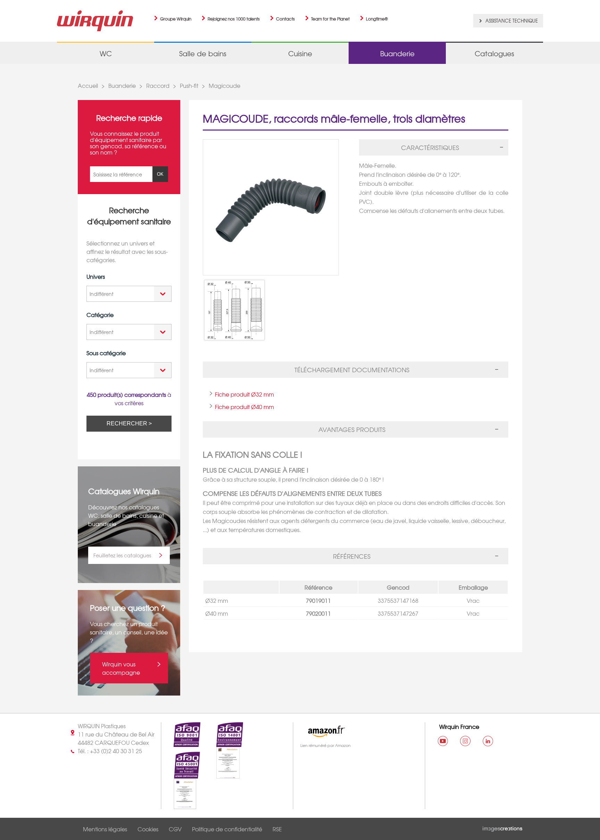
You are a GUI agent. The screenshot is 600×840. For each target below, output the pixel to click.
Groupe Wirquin (175, 19)
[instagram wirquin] (465, 741)
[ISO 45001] (180, 775)
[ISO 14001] (223, 743)
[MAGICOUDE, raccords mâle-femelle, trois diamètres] (277, 207)
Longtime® (377, 19)
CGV (175, 829)
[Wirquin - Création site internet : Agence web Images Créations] (502, 827)
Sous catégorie (106, 353)
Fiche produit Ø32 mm (244, 394)
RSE (277, 829)
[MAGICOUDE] (234, 310)
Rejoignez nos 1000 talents (234, 19)
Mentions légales (105, 829)
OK (160, 174)
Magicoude (224, 85)
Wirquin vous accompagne (121, 668)
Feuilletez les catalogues (122, 555)
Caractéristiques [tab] (430, 147)
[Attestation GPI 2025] (179, 805)
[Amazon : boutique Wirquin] (355, 731)
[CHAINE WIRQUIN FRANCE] (443, 741)
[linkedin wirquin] (488, 741)
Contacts (285, 19)
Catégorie (100, 314)
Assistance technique (511, 20)
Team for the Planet (330, 19)
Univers (95, 276)
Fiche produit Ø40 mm (244, 406)
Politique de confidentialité (227, 829)
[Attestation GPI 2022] (222, 775)
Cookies (148, 829)
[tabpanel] (433, 185)
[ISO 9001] (180, 743)
